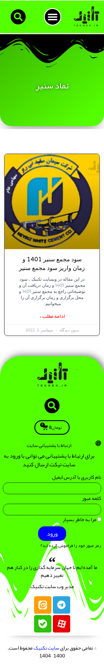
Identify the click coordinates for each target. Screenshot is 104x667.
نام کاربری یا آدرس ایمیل (76, 478)
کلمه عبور (91, 499)
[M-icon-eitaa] (42, 605)
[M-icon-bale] (42, 623)
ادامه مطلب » (52, 316)
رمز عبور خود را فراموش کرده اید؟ (70, 545)
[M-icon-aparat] (61, 623)
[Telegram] (61, 605)
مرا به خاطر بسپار (80, 521)
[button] (52, 17)
